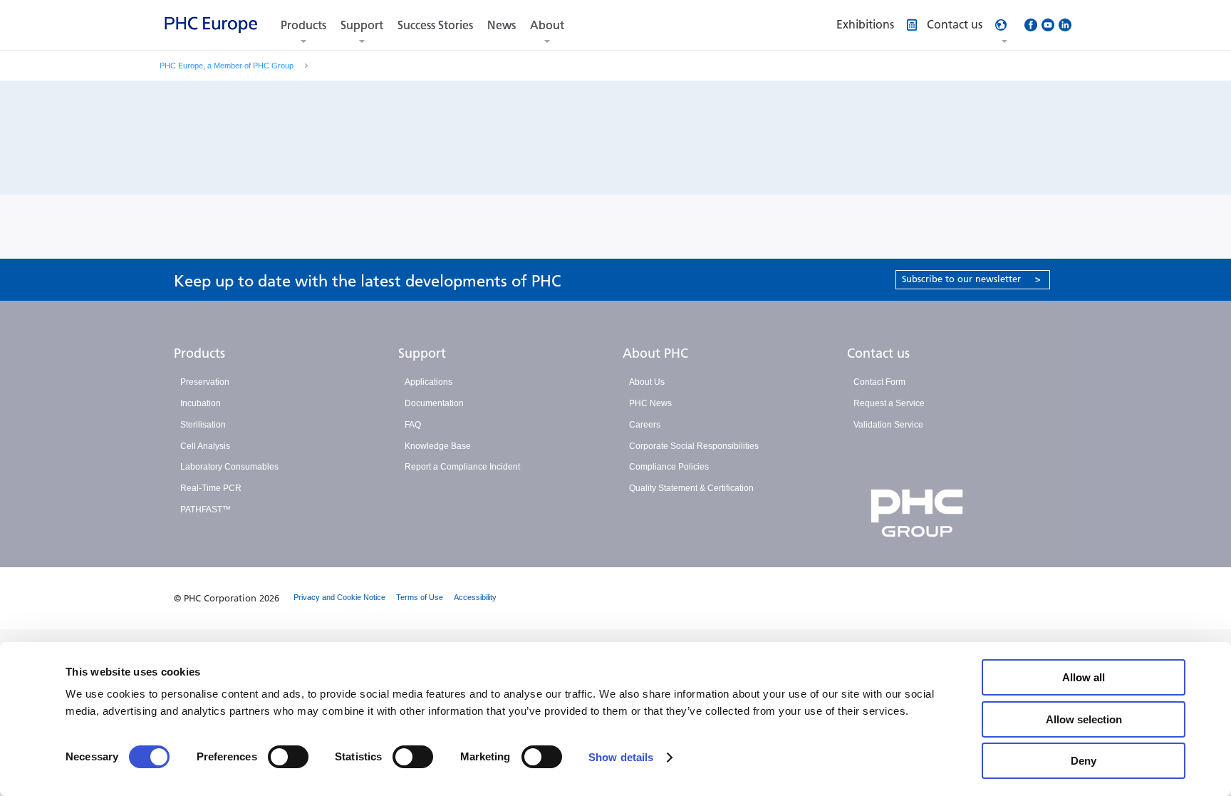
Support (362, 25)
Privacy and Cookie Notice (339, 597)
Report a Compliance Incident (462, 467)
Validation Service (888, 425)
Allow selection (1084, 719)
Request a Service (889, 403)
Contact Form (879, 382)
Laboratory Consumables (229, 467)
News (501, 25)
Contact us (878, 353)
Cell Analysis (205, 446)
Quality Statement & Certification (691, 488)
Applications (428, 382)
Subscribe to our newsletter (971, 279)
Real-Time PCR (210, 488)
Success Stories (435, 25)
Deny (1083, 761)
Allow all (1083, 677)
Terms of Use (419, 597)
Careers (644, 425)
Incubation (200, 403)
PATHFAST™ (205, 510)
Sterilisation (203, 425)
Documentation (434, 403)
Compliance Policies (669, 467)
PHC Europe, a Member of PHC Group (227, 65)
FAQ (413, 425)
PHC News (650, 403)
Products (303, 25)
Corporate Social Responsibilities (694, 446)
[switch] (288, 756)
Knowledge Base (438, 446)
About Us (647, 382)
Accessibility (475, 597)
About (547, 25)
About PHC (655, 353)
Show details (620, 757)
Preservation (204, 382)
